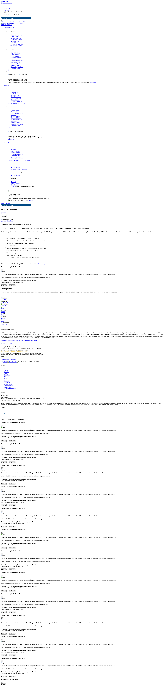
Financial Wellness (16, 118)
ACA (2, 321)
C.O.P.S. (3, 312)
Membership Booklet (16, 157)
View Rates (10, 221)
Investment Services (16, 62)
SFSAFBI (3, 305)
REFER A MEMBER (14, 160)
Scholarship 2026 (15, 155)
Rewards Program (16, 57)
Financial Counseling (17, 60)
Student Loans (15, 100)
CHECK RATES (12, 46)
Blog (9, 70)
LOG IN (9, 25)
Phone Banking (15, 56)
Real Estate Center (16, 97)
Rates (5, 373)
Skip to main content (6, 3)
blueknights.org (40, 264)
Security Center (15, 65)
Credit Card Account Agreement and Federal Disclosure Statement (19, 340)
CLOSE (3, 684)
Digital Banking (15, 53)
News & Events (15, 183)
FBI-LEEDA (4, 302)
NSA (2, 315)
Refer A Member (15, 152)
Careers (13, 186)
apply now (3, 212)
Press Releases (15, 185)
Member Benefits (15, 151)
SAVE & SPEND (9, 28)
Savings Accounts (16, 38)
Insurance (13, 115)
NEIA (2, 309)
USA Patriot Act (8, 385)
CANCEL (3, 285)
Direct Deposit (15, 54)
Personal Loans (15, 92)
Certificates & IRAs (16, 39)
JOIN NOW (4, 25)
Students (13, 42)
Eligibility (13, 149)
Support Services (15, 167)
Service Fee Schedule (17, 158)
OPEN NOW (20, 46)
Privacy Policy (8, 387)
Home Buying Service (17, 113)
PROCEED (12, 285)
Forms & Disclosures (10, 388)
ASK (28, 18)
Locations (6, 10)
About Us (13, 182)
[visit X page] (4, 413)
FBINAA (3, 299)
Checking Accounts (16, 35)
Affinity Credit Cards (17, 44)
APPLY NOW (21, 103)
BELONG (7, 142)
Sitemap (6, 376)
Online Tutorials (15, 68)
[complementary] (82, 276)
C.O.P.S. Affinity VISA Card (19, 169)
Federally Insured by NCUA (8, 359)
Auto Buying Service (17, 112)
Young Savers (15, 41)
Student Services (15, 116)
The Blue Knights (6, 324)
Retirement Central (16, 64)
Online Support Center (17, 67)
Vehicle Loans (15, 95)
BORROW (7, 85)
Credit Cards (14, 36)
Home (5, 369)
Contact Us (7, 9)
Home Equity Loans (16, 98)
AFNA (3, 318)
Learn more (93, 82)
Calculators (14, 59)
